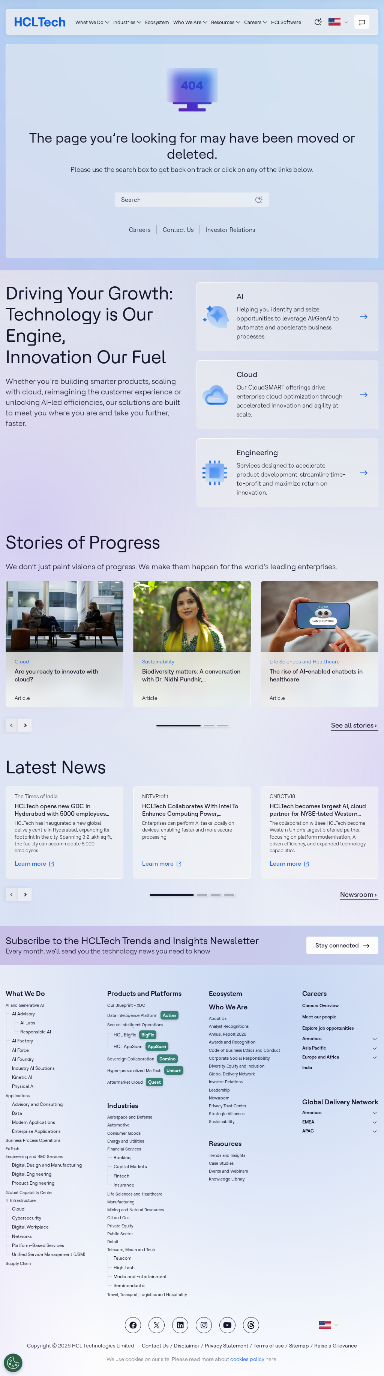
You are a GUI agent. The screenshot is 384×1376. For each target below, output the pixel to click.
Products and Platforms (144, 993)
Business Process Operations (33, 1140)
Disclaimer (187, 1345)
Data (17, 1113)
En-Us (338, 22)
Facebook (133, 1325)
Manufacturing (121, 1202)
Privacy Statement (226, 1345)
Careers (252, 22)
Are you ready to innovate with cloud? (56, 675)
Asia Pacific (314, 1048)
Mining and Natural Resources (135, 1209)
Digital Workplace (30, 1227)
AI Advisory (23, 1014)
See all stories (352, 725)
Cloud (18, 1209)
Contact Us (178, 229)
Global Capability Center (29, 1192)
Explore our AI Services (287, 316)
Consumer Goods (124, 1133)
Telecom (123, 1258)
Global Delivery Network (232, 1074)
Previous (12, 725)
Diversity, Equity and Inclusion (236, 1066)
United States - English (328, 1325)
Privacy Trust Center (227, 1105)
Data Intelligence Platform (141, 1015)
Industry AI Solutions (33, 1068)
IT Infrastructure (21, 1200)
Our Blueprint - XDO (126, 1005)
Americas (312, 1038)
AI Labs (27, 1023)
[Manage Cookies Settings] (13, 1362)
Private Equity (120, 1226)
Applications (18, 1095)
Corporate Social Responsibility (239, 1058)
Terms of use (269, 1345)
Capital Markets (130, 1166)
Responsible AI (35, 1032)
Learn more (30, 863)
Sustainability (221, 1121)
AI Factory (22, 1041)
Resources (222, 22)
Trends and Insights (227, 1155)
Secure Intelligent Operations (135, 1024)
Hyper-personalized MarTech (144, 1070)
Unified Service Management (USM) (48, 1254)
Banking (122, 1157)
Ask (318, 22)
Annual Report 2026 (227, 1034)
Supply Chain (18, 1263)
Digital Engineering (31, 1174)
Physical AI (23, 1086)
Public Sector (120, 1233)
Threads (251, 1325)
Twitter (156, 1325)
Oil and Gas (118, 1217)
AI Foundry (23, 1059)
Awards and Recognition (232, 1042)
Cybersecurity (26, 1218)
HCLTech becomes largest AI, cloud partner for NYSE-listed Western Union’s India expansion (318, 810)
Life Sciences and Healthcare (134, 1194)
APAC (308, 1131)
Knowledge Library (226, 1179)
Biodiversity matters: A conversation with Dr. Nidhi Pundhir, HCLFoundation (191, 675)
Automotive (118, 1125)
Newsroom (357, 894)
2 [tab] (208, 726)
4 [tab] (229, 895)
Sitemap (299, 1345)
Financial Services (124, 1149)
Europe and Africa (320, 1057)
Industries (124, 22)
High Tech (124, 1267)
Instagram (204, 1325)
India (307, 1067)
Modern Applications (33, 1122)
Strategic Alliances (226, 1113)
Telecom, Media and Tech (131, 1249)
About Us (217, 1018)
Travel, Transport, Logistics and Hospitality (147, 1294)
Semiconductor (130, 1285)
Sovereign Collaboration (141, 1059)
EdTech (12, 1148)
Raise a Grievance (335, 1345)
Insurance (124, 1185)
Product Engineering (33, 1183)
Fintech (121, 1176)
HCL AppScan (140, 1046)
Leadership (219, 1090)
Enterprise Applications (36, 1131)
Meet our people (319, 1017)
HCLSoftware (286, 22)
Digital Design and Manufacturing (47, 1165)
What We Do (89, 22)
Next (25, 725)
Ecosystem (157, 22)
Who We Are (187, 22)
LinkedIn (180, 1325)
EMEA (308, 1122)
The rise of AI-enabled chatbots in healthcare (316, 675)
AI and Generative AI (25, 1005)
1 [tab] (178, 726)
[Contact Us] (361, 22)
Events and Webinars (228, 1171)
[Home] (40, 22)
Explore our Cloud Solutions (287, 394)
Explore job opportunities (328, 1028)
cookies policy (247, 1359)
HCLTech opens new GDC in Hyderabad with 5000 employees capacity (60, 810)
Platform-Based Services (38, 1245)
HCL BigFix (134, 1035)
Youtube (227, 1325)
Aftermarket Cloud (134, 1082)
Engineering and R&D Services (34, 1156)
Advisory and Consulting (37, 1104)
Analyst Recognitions (229, 1026)
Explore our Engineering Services (287, 472)
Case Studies (221, 1163)
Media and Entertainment (140, 1276)
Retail (112, 1241)
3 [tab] (222, 726)
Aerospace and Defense (129, 1117)
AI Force (20, 1050)
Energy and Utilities (125, 1141)
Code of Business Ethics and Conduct (244, 1050)
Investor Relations (230, 229)
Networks (22, 1236)
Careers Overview (320, 1005)
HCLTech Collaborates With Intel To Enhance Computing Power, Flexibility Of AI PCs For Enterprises (190, 810)
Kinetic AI (22, 1077)
